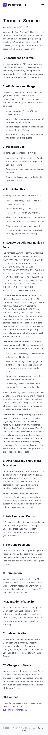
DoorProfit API (17, 4)
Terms (40, 728)
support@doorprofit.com (14, 710)
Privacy (24, 731)
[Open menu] (42, 4)
